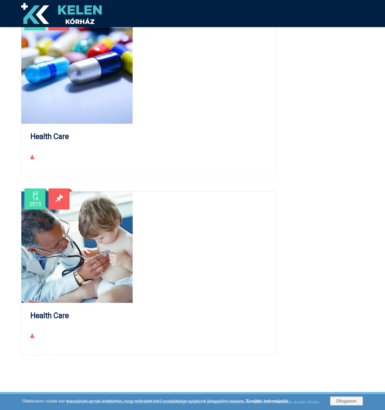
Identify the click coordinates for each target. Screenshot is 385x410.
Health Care (49, 136)
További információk (267, 401)
